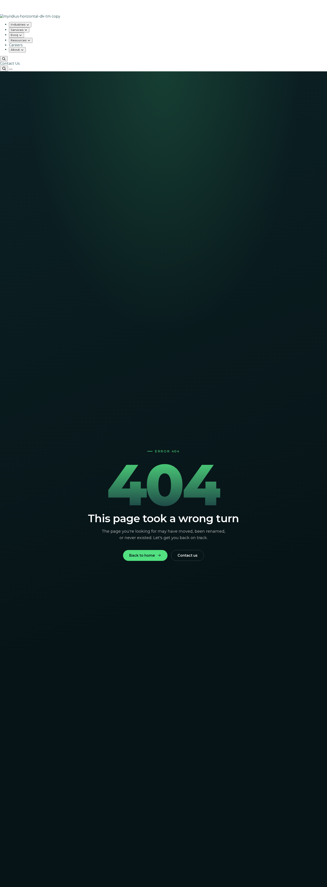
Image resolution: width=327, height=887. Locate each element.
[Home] (163, 16)
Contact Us (10, 63)
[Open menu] (10, 69)
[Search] (4, 59)
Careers (15, 45)
